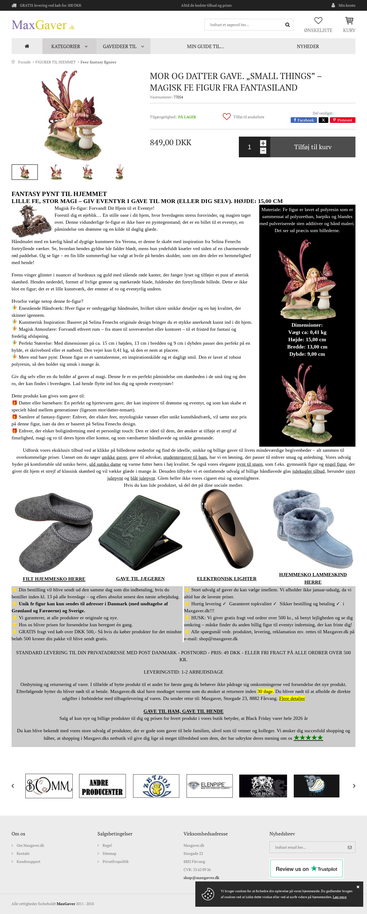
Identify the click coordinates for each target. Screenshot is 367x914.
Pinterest (344, 120)
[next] (350, 786)
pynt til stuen (249, 464)
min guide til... (205, 46)
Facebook (306, 120)
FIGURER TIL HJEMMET (55, 62)
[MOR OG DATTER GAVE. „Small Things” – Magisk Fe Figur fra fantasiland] (72, 115)
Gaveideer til (119, 46)
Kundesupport (28, 861)
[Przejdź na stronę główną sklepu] (43, 24)
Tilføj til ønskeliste (248, 116)
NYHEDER (308, 46)
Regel (107, 845)
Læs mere (340, 897)
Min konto (347, 5)
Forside (27, 46)
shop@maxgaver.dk (201, 877)
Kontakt (23, 853)
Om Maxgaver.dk (30, 845)
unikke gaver (114, 457)
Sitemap (109, 853)
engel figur (335, 464)
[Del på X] (323, 120)
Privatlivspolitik (116, 861)
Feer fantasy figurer (98, 62)
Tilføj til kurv (313, 147)
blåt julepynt (143, 478)
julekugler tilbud (308, 471)
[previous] (17, 786)
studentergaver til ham (185, 457)
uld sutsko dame (105, 464)
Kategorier (65, 46)
